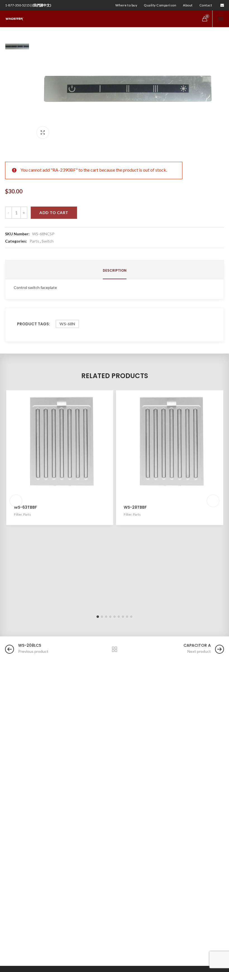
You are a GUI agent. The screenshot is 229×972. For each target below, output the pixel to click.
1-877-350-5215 (28, 5)
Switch (48, 241)
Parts (34, 241)
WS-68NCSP (43, 233)
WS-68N (67, 323)
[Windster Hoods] (15, 18)
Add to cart (53, 212)
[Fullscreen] (43, 132)
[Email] (222, 5)
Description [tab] (115, 270)
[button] (98, 616)
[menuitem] (126, 5)
